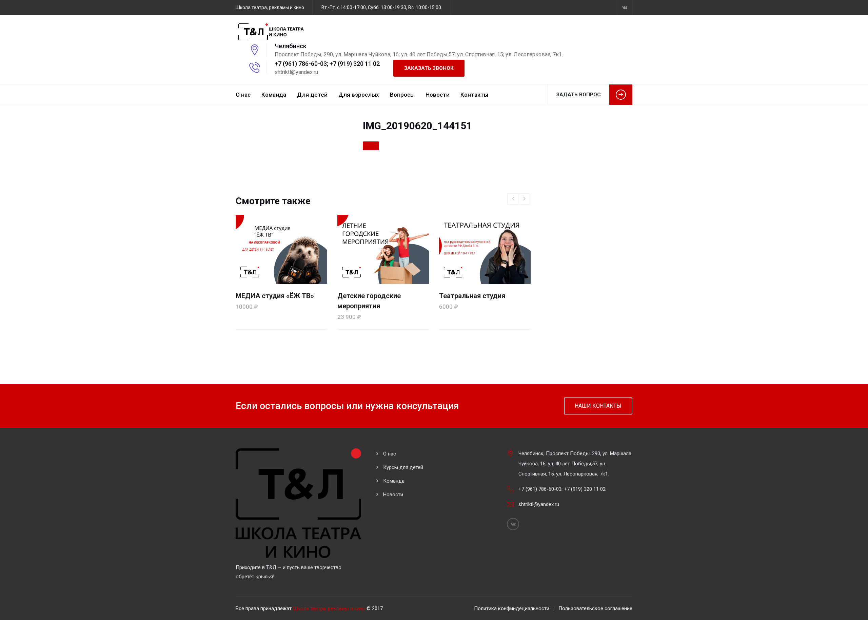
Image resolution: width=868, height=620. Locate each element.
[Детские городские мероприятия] (383, 249)
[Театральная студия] (485, 249)
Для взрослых (358, 94)
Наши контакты (598, 406)
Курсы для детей (403, 467)
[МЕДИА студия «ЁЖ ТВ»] (281, 249)
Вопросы (402, 94)
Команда (273, 94)
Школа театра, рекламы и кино (329, 608)
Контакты (474, 94)
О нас (243, 94)
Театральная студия (472, 296)
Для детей (312, 94)
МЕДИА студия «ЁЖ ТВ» (275, 296)
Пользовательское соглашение (595, 608)
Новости (438, 94)
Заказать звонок (429, 68)
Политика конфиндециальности (511, 608)
